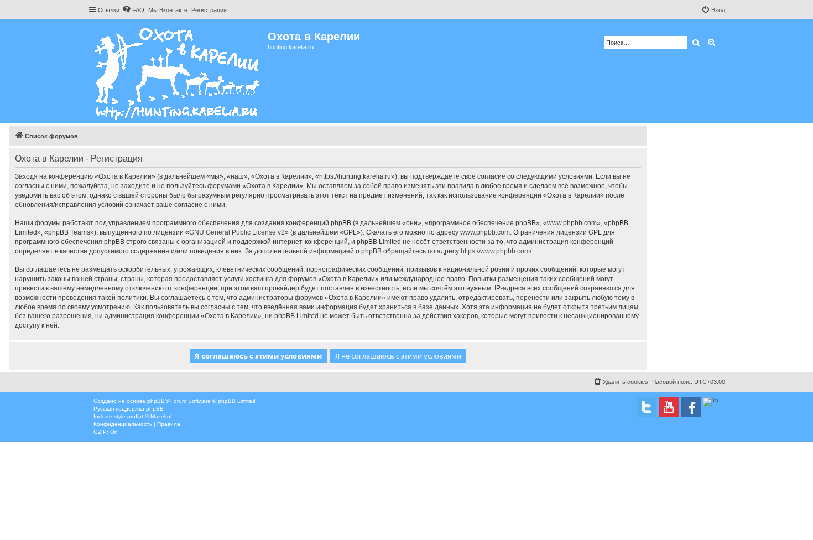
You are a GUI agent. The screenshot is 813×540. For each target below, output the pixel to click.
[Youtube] (669, 407)
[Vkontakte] (646, 407)
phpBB (156, 401)
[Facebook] (691, 407)
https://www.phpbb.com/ (496, 251)
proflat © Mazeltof (149, 416)
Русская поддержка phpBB (128, 409)
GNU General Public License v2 (237, 232)
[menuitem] (133, 10)
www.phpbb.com (485, 232)
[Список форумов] (178, 71)
